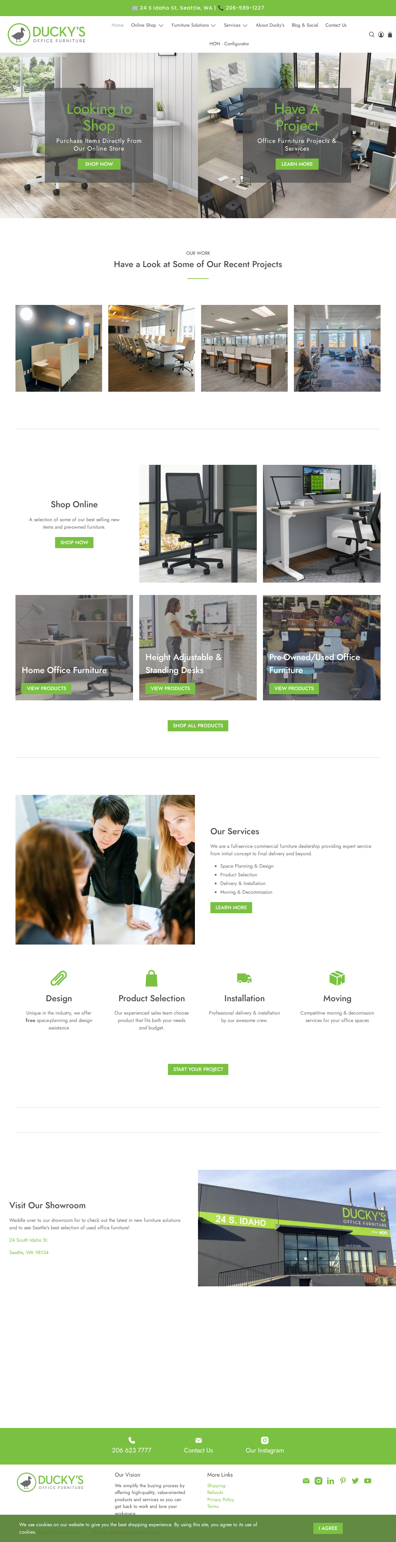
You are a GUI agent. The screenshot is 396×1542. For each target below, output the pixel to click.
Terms (213, 1506)
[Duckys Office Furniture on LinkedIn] (330, 1483)
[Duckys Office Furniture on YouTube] (368, 1483)
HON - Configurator (229, 43)
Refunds (215, 1492)
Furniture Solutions (190, 25)
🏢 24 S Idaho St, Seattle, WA (172, 7)
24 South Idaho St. (29, 1240)
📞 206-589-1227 (241, 7)
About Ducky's (270, 25)
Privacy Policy (220, 1499)
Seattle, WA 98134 (29, 1252)
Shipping (216, 1485)
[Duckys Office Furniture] (47, 34)
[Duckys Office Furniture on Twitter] (355, 1483)
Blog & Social (305, 25)
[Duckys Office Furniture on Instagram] (318, 1483)
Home (118, 25)
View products (46, 688)
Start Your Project (198, 1069)
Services (232, 25)
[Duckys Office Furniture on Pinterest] (343, 1483)
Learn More (297, 164)
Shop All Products (198, 725)
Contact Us (335, 25)
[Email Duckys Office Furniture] (306, 1483)
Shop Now (99, 164)
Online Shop (143, 25)
